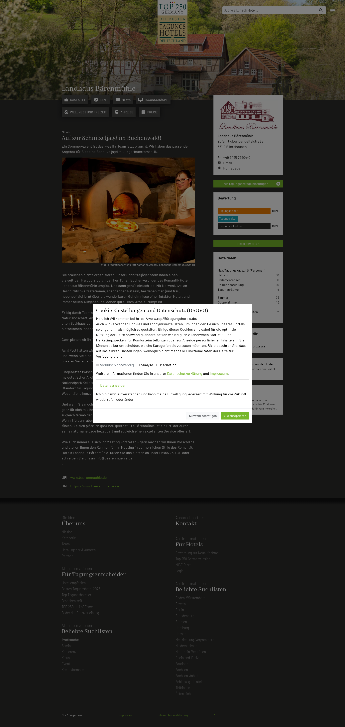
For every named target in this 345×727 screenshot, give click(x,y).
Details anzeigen (113, 385)
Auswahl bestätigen (203, 416)
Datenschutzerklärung (184, 373)
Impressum (219, 373)
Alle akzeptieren (235, 416)
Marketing (168, 365)
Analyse (147, 365)
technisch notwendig (117, 365)
